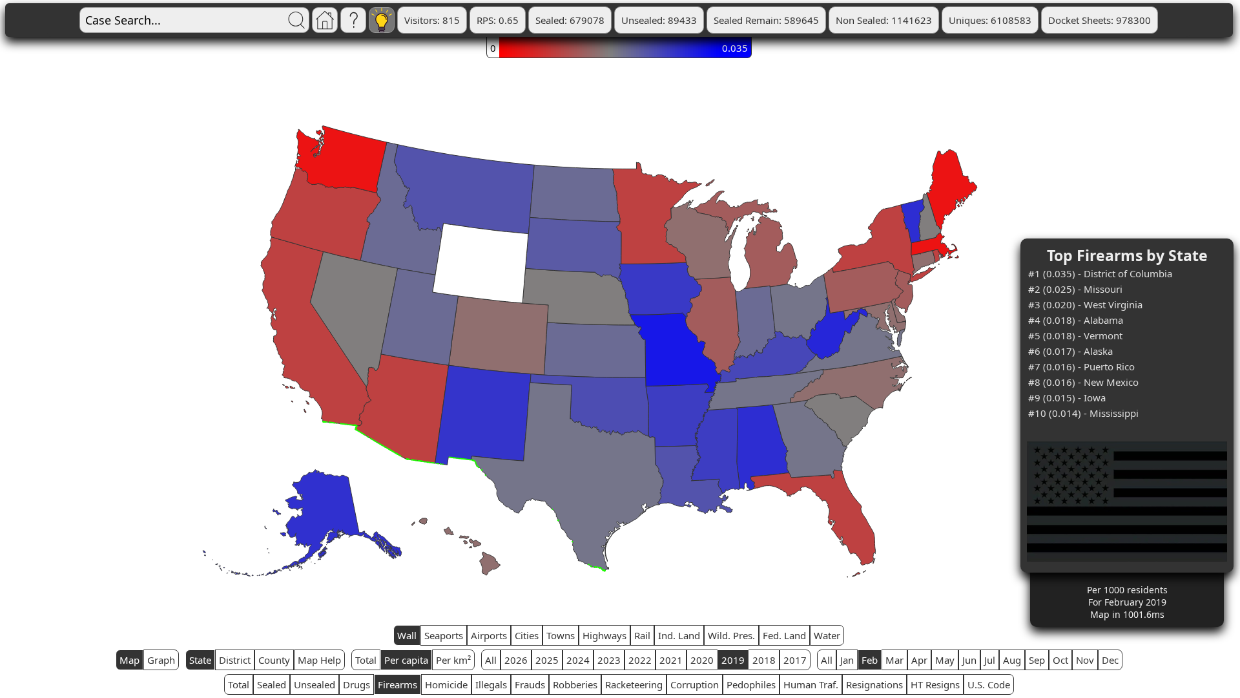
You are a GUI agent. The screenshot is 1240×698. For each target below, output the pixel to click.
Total (366, 659)
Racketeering (634, 684)
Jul (989, 659)
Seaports (443, 635)
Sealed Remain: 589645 (766, 20)
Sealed (271, 684)
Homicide (446, 684)
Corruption (694, 684)
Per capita (406, 659)
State (200, 659)
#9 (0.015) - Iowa (1067, 397)
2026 (516, 659)
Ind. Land (679, 635)
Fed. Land (784, 635)
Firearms (397, 684)
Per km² (453, 659)
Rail (642, 635)
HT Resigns (935, 684)
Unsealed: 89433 (659, 20)
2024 (578, 659)
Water (827, 635)
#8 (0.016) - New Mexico (1083, 381)
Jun (969, 659)
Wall (407, 635)
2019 (733, 659)
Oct (1060, 659)
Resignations (874, 684)
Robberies (575, 684)
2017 (795, 659)
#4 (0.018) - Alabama (1075, 319)
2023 (609, 659)
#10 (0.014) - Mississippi (1083, 413)
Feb (870, 659)
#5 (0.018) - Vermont (1075, 335)
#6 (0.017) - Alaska (1070, 350)
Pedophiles (751, 684)
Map (129, 659)
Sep (1037, 659)
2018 (764, 659)
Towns (560, 635)
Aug (1012, 659)
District (235, 659)
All (491, 659)
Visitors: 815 (432, 20)
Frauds (530, 684)
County (274, 659)
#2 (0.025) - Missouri (1075, 288)
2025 (547, 659)
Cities (527, 635)
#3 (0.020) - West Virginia (1085, 304)
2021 (671, 659)
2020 (702, 659)
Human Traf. (810, 684)
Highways (604, 635)
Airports (489, 635)
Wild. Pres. (731, 635)
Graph (161, 659)
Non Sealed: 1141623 (884, 20)
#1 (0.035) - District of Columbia (1100, 273)
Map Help (319, 659)
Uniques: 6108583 (990, 20)
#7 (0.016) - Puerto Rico (1081, 366)
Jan (847, 659)
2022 (640, 659)
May (945, 659)
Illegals (491, 684)
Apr (919, 659)
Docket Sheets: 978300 (1099, 20)
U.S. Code (988, 684)
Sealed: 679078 (569, 20)
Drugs (356, 684)
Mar (894, 659)
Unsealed (314, 684)
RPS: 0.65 (498, 20)
